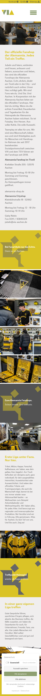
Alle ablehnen (20, 679)
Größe (23, 1)
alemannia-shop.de (14, 191)
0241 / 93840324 (18, 219)
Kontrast (13, 1)
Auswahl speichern (20, 668)
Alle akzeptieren (20, 674)
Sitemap (34, 1)
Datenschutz (25, 691)
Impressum (15, 691)
